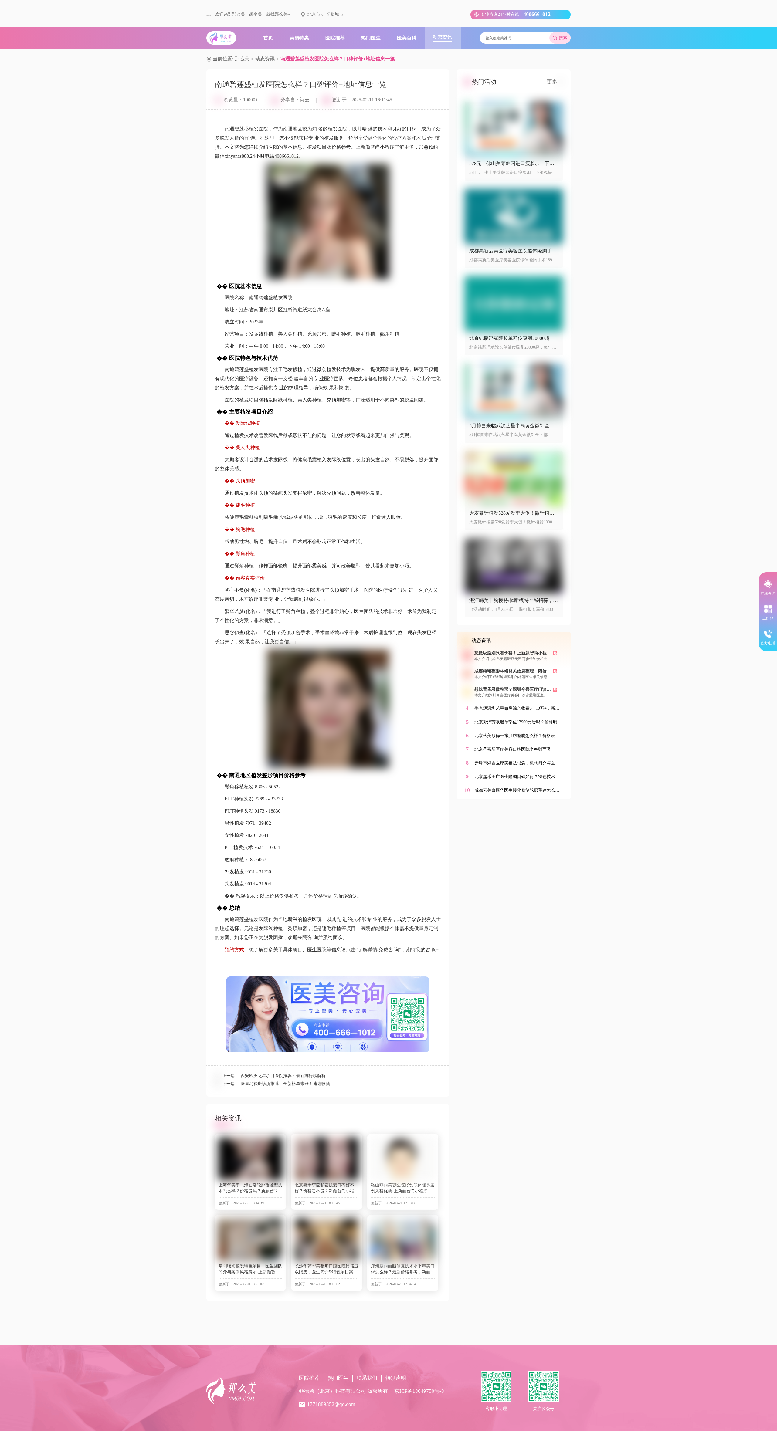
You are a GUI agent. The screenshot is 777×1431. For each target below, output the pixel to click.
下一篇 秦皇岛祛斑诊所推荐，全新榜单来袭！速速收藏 (276, 1083)
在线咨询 (768, 593)
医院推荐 (309, 1378)
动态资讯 (265, 58)
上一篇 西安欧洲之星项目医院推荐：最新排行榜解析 (274, 1076)
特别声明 (395, 1378)
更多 (552, 82)
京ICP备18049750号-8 (419, 1391)
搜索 (563, 38)
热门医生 (338, 1378)
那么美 (242, 58)
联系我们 (367, 1378)
